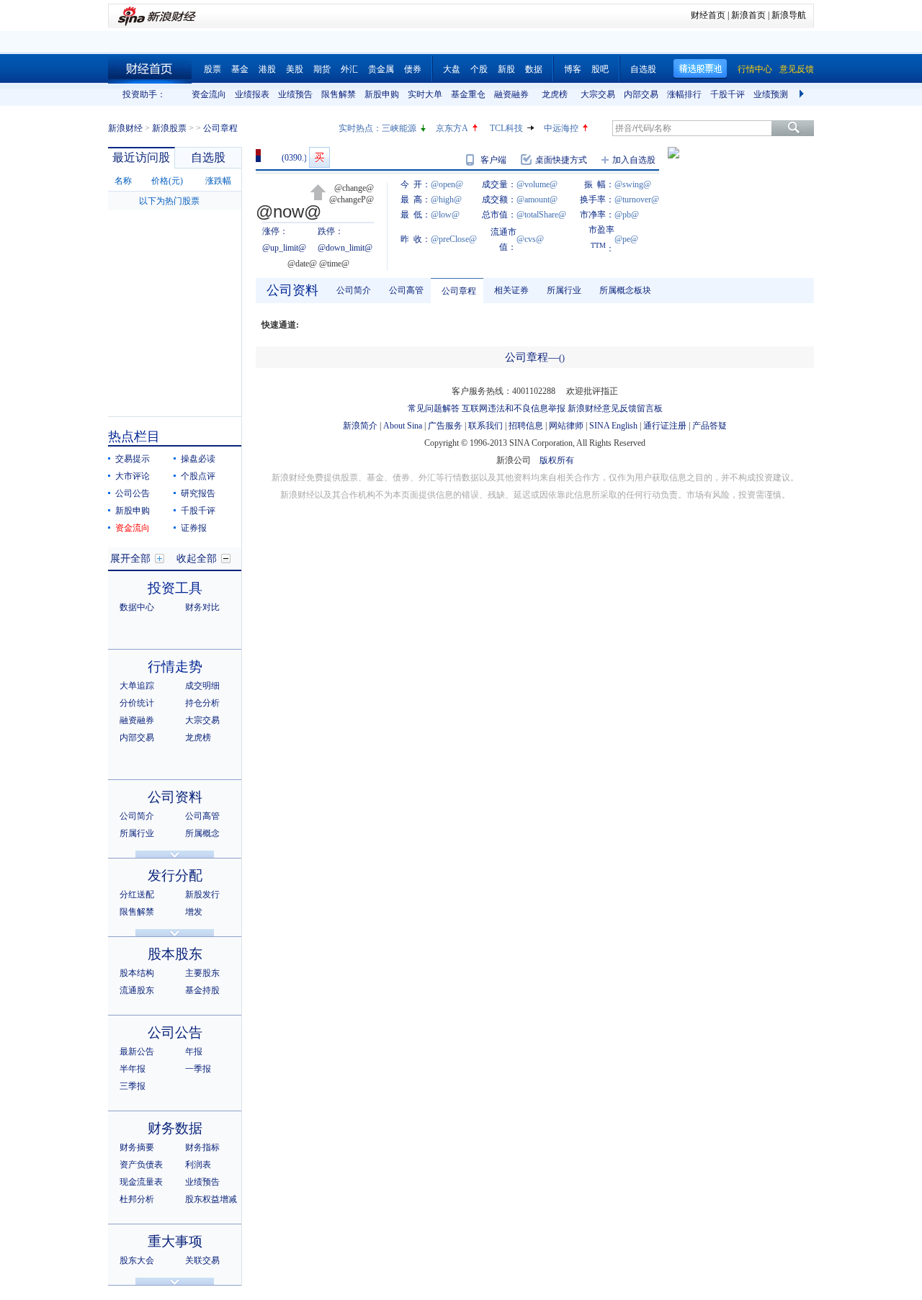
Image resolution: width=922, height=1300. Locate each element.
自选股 (643, 69)
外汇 (349, 69)
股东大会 (137, 1260)
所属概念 (202, 833)
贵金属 (381, 69)
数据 (533, 69)
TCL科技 (506, 128)
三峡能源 (399, 128)
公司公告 (132, 493)
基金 (240, 69)
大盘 (451, 69)
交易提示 (132, 459)
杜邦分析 (137, 1199)
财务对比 (202, 607)
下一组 (803, 94)
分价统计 (137, 703)
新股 (506, 69)
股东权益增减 (211, 1199)
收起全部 (196, 558)
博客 (572, 69)
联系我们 (485, 426)
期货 (322, 69)
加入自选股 (633, 160)
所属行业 (137, 833)
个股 (479, 69)
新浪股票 (169, 128)
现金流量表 (141, 1182)
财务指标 (202, 1147)
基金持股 (202, 990)
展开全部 (130, 558)
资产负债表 (141, 1165)
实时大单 (425, 94)
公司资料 (175, 796)
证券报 (194, 528)
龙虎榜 (555, 94)
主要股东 (202, 973)
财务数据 (175, 1128)
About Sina (402, 426)
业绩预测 (770, 94)
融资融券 (511, 94)
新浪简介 (360, 426)
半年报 (133, 1069)
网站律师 (566, 426)
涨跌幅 (218, 181)
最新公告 (137, 1051)
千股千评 (727, 94)
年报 (193, 1051)
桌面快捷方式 (561, 160)
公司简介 (137, 816)
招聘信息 (526, 426)
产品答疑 (709, 426)
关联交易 (202, 1260)
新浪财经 (125, 128)
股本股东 (175, 953)
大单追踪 (137, 686)
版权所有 (557, 460)
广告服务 (445, 426)
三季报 (133, 1086)
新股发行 (202, 894)
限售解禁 (338, 94)
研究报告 (198, 493)
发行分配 (175, 875)
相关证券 (511, 290)
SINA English (613, 426)
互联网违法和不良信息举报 (513, 408)
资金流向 (209, 94)
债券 (412, 69)
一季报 (198, 1069)
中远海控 (561, 128)
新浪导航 (788, 15)
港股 (267, 69)
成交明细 (202, 686)
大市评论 (132, 476)
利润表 (198, 1165)
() (562, 358)
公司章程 (459, 291)
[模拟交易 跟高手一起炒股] (319, 157)
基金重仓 (468, 94)
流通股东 (137, 990)
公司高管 (202, 816)
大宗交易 (598, 94)
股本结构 (137, 973)
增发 (193, 912)
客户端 (493, 160)
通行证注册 (664, 426)
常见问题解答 (434, 408)
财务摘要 (137, 1147)
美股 (294, 69)
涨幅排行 (684, 94)
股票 (212, 69)
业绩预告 (295, 94)
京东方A (452, 128)
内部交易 (641, 94)
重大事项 (175, 1241)
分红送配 (137, 894)
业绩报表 (252, 94)
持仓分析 (202, 703)
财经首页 (708, 15)
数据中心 (137, 607)
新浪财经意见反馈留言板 (615, 408)
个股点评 (198, 476)
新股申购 (381, 94)
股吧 (600, 69)
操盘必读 (198, 459)
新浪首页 (748, 15)
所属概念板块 (625, 290)
